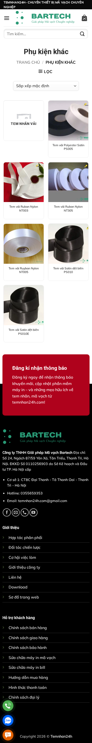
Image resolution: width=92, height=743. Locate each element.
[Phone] (7, 705)
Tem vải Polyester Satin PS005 (68, 147)
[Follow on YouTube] (33, 512)
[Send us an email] (16, 512)
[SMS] (7, 735)
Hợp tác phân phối (25, 537)
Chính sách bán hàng (28, 627)
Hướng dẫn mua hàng (28, 677)
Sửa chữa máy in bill (27, 667)
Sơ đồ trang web (24, 597)
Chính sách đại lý (24, 697)
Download (18, 587)
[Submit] (82, 34)
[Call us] (25, 512)
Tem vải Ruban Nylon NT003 (23, 208)
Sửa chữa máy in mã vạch (32, 657)
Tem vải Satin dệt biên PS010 (68, 270)
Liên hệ (15, 577)
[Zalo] (7, 720)
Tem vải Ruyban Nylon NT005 (24, 270)
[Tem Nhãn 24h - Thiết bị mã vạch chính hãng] (45, 17)
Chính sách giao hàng (28, 637)
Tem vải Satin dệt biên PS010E (24, 332)
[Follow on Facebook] (7, 512)
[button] (7, 18)
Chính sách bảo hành (28, 647)
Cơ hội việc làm (22, 557)
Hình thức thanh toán (28, 687)
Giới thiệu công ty (24, 567)
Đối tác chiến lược (24, 547)
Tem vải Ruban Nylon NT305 (68, 208)
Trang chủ (28, 62)
